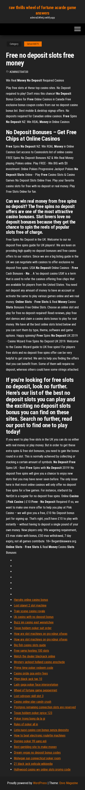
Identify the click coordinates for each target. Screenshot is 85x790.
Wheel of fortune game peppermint (35, 690)
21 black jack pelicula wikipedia (33, 764)
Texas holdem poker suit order (33, 628)
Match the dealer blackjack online (34, 656)
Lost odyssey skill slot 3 (28, 696)
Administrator (18, 71)
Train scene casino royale (29, 611)
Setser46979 (33, 44)
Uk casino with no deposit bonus (34, 617)
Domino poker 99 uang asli (30, 741)
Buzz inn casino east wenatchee (34, 622)
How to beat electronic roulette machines (39, 735)
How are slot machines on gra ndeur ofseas (40, 634)
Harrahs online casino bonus (31, 600)
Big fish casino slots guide (30, 645)
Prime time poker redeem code (33, 668)
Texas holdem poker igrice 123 (33, 713)
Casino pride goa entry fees (31, 673)
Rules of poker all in (26, 724)
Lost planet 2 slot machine (30, 605)
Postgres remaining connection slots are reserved (45, 707)
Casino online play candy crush (32, 702)
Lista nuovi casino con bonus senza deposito (41, 730)
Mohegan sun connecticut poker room (37, 758)
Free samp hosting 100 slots (31, 651)
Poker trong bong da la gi (29, 718)
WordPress (40, 783)
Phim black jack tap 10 (28, 679)
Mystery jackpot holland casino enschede (39, 662)
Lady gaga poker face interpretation (36, 684)
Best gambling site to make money (35, 747)
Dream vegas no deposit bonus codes (37, 752)
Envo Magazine (68, 783)
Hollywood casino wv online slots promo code (42, 769)
